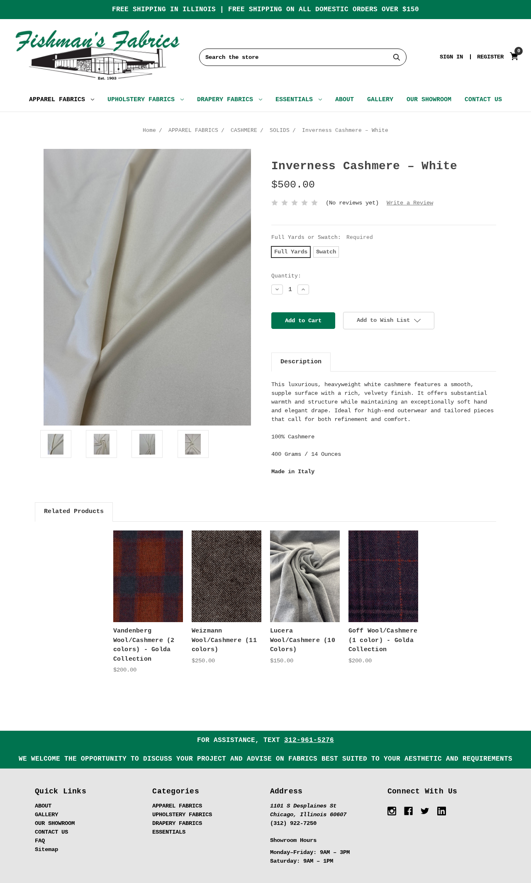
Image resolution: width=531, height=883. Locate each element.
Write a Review (410, 202)
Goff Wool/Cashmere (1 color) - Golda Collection (383, 640)
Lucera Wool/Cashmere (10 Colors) (302, 640)
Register (490, 57)
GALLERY (380, 99)
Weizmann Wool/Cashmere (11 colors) (224, 640)
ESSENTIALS (296, 99)
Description (301, 361)
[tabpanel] (148, 602)
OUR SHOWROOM (429, 99)
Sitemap (46, 849)
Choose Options (148, 583)
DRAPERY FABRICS (227, 99)
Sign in (451, 57)
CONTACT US (483, 99)
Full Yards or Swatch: (322, 237)
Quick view (148, 569)
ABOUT (344, 99)
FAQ (40, 840)
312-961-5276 (309, 740)
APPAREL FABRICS (59, 99)
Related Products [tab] (74, 511)
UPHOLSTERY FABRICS (142, 99)
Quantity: (286, 276)
